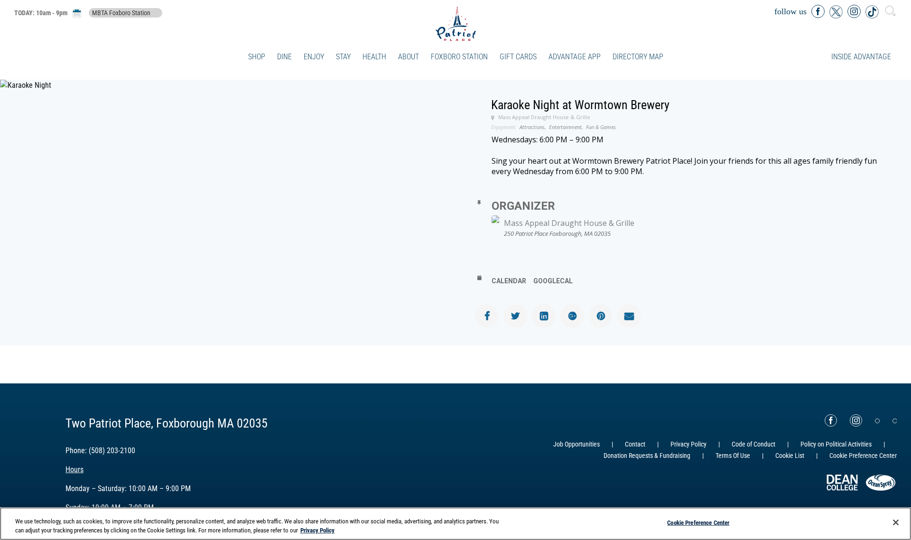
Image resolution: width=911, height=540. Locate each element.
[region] (455, 523)
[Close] (895, 522)
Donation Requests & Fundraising (647, 455)
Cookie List (789, 455)
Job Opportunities (576, 444)
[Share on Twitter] (515, 316)
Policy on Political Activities (836, 444)
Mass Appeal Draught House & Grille (569, 223)
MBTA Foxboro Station (121, 13)
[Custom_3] (877, 421)
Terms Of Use (733, 455)
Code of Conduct (753, 444)
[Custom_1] (894, 421)
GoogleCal (553, 281)
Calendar (509, 281)
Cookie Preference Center (698, 522)
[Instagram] (856, 420)
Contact (635, 444)
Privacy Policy (688, 444)
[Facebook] (831, 420)
